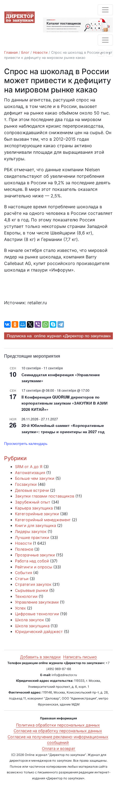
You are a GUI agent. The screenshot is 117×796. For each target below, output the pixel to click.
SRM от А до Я (28, 466)
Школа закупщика (32, 625)
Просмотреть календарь (25, 443)
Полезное (24, 549)
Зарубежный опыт (32, 502)
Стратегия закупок (33, 584)
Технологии (26, 596)
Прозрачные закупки (35, 555)
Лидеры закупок (31, 531)
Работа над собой (32, 561)
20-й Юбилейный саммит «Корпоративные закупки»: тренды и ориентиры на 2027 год (62, 428)
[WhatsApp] (45, 324)
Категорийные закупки (37, 513)
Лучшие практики (32, 537)
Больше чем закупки (34, 478)
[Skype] (53, 324)
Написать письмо (80, 657)
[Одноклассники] (15, 324)
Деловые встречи (32, 490)
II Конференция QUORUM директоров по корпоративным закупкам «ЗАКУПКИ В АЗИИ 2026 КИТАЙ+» (64, 403)
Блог (25, 52)
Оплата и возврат (58, 748)
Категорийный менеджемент (43, 519)
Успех (20, 608)
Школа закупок (29, 619)
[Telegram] (60, 324)
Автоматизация (30, 472)
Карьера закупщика (34, 508)
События (23, 572)
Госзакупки (26, 484)
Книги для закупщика (35, 525)
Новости (40, 52)
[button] (100, 53)
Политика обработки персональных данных (58, 725)
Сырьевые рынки (31, 590)
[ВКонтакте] (7, 324)
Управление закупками (37, 602)
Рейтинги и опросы (33, 567)
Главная (11, 52)
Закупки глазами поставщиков (44, 496)
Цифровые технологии (37, 613)
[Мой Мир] (22, 324)
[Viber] (38, 324)
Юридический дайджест (39, 631)
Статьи (22, 578)
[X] (30, 324)
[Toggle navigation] (105, 9)
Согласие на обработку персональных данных (58, 730)
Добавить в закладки (40, 657)
